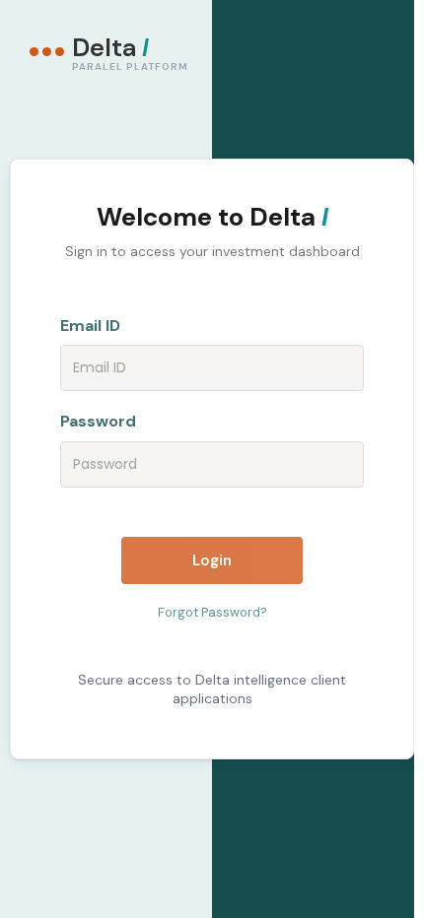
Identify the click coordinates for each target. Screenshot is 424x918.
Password (98, 421)
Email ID (90, 325)
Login (212, 560)
